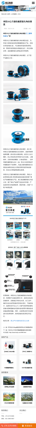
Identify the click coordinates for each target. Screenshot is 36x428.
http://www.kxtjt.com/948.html (17, 332)
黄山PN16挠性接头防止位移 (20, 321)
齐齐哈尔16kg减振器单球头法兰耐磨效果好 (20, 327)
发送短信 (28, 426)
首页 (8, 14)
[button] (33, 3)
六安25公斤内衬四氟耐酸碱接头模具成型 (19, 330)
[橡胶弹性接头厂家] (6, 3)
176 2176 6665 (10, 426)
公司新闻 (14, 14)
